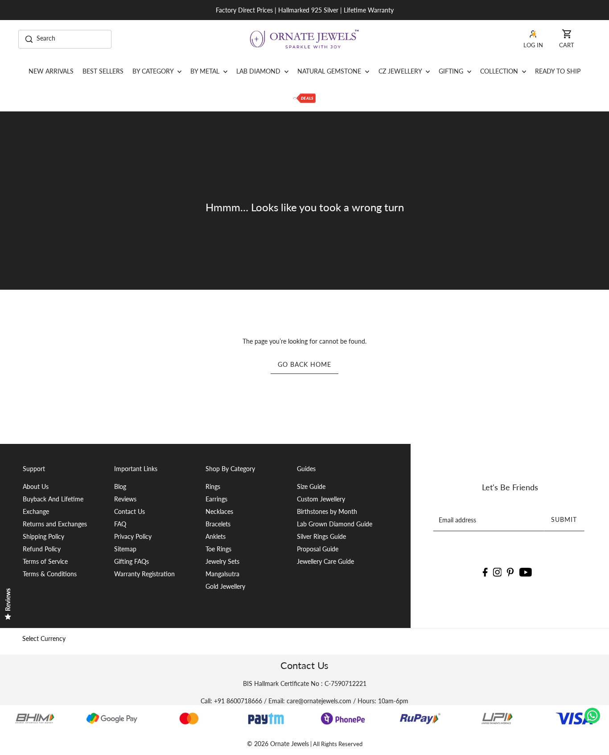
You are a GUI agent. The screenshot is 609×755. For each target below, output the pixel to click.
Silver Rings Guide (321, 536)
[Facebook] (484, 571)
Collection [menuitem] (500, 71)
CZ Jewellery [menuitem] (401, 71)
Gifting (452, 71)
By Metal (205, 71)
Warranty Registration (144, 574)
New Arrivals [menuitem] (51, 71)
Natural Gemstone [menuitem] (330, 71)
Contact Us (129, 511)
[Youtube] (525, 571)
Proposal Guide (317, 549)
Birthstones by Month (327, 511)
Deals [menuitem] (304, 98)
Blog (120, 486)
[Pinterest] (510, 571)
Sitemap (125, 549)
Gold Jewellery (225, 586)
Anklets (216, 536)
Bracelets (218, 524)
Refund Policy (42, 549)
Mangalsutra (222, 574)
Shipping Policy (43, 536)
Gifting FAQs (131, 561)
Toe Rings (218, 549)
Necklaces (219, 511)
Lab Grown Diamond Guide (334, 524)
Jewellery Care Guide (325, 561)
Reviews (125, 499)
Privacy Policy (133, 536)
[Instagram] (497, 571)
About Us (36, 486)
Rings (213, 486)
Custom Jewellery (321, 499)
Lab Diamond (259, 71)
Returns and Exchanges (55, 524)
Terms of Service (45, 561)
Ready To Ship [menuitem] (557, 71)
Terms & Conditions (50, 574)
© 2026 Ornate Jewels (278, 743)
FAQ (120, 524)
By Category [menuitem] (153, 71)
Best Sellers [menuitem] (102, 71)
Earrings (216, 499)
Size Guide (311, 486)
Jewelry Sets (222, 561)
